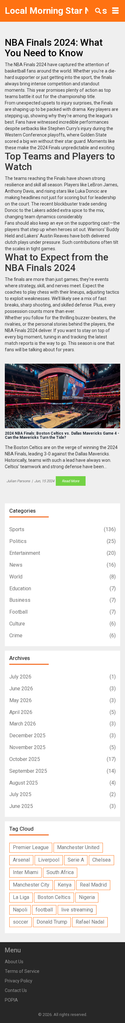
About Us (14, 961)
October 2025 (62, 759)
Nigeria (87, 897)
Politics (62, 541)
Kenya (64, 885)
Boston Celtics (54, 897)
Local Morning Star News (56, 10)
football (44, 910)
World (62, 577)
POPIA (11, 1000)
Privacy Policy (18, 980)
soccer (20, 922)
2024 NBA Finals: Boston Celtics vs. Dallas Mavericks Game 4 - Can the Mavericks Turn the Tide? (62, 435)
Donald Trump (52, 922)
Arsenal (21, 860)
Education (62, 588)
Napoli (20, 910)
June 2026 (62, 689)
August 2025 (62, 783)
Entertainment (62, 553)
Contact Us (16, 990)
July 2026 (62, 677)
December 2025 (62, 735)
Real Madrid (93, 885)
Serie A (76, 860)
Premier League (31, 847)
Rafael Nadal (90, 922)
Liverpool (48, 860)
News (62, 565)
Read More (70, 481)
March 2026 (62, 724)
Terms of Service (22, 971)
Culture (62, 624)
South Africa (60, 872)
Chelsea (101, 860)
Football (62, 612)
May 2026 (62, 700)
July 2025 (62, 794)
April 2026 (62, 712)
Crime (62, 635)
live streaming (77, 910)
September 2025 (62, 771)
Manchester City (31, 885)
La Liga (21, 897)
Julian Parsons (18, 481)
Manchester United (78, 847)
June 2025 (62, 806)
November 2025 (62, 747)
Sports (62, 529)
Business (62, 600)
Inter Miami (25, 872)
